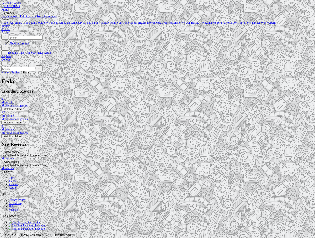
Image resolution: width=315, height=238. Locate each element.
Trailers (29, 52)
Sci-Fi (220, 22)
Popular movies (10, 16)
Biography (42, 22)
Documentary (75, 22)
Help (11, 206)
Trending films (16, 52)
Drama (87, 22)
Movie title (7, 158)
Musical (168, 22)
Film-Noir (116, 22)
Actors (47, 52)
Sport (234, 22)
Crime (62, 22)
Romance (210, 22)
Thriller (256, 22)
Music (159, 22)
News (187, 22)
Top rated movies (47, 16)
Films (12, 177)
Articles (38, 52)
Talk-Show (244, 22)
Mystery (178, 22)
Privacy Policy (17, 199)
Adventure (16, 22)
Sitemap (13, 209)
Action (5, 22)
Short (227, 22)
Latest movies (28, 16)
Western (271, 22)
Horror (151, 22)
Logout (5, 59)
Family (96, 22)
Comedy (53, 22)
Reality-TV (197, 22)
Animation (29, 22)
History (142, 22)
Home (5, 72)
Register (6, 56)
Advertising (15, 203)
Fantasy (105, 22)
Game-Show (129, 22)
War (263, 22)
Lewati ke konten (11, 3)
